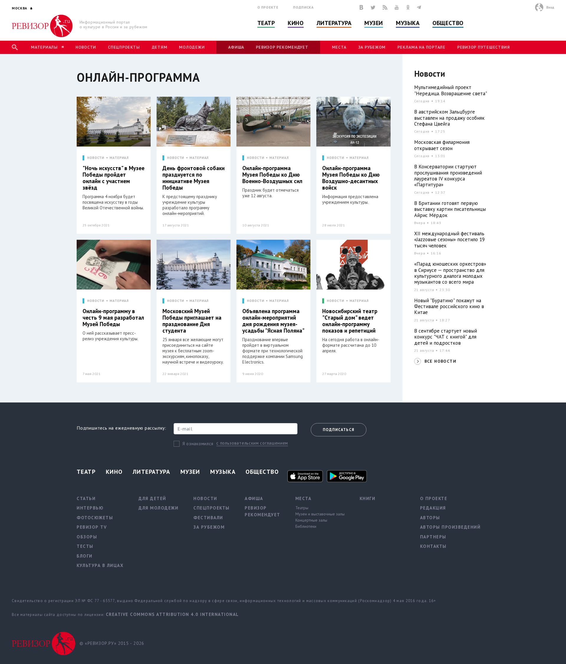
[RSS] (385, 7)
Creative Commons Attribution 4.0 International (172, 614)
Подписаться (338, 429)
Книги (368, 498)
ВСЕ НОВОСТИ (440, 361)
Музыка (407, 23)
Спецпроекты (124, 47)
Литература (334, 23)
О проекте (268, 7)
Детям (159, 47)
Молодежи (192, 47)
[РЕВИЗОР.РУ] (42, 26)
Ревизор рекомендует (282, 47)
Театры (301, 507)
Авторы (430, 517)
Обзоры (87, 537)
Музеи (373, 23)
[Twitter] (373, 7)
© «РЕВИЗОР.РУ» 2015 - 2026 (112, 643)
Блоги (85, 556)
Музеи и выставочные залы (320, 514)
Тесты (85, 546)
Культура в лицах (100, 565)
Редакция (433, 508)
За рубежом (372, 47)
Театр (266, 23)
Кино (295, 23)
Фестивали (208, 517)
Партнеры (433, 537)
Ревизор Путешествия (483, 47)
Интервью (90, 508)
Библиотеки (305, 526)
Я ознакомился (197, 443)
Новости (85, 47)
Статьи (86, 498)
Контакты (433, 546)
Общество (447, 23)
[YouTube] (397, 7)
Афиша (236, 47)
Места (339, 47)
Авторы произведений (450, 527)
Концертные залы (311, 520)
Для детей (152, 498)
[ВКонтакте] (361, 7)
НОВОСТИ (95, 158)
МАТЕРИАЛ (119, 158)
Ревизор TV (92, 527)
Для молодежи (158, 508)
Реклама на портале (421, 47)
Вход (550, 7)
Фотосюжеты (95, 517)
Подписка (303, 7)
